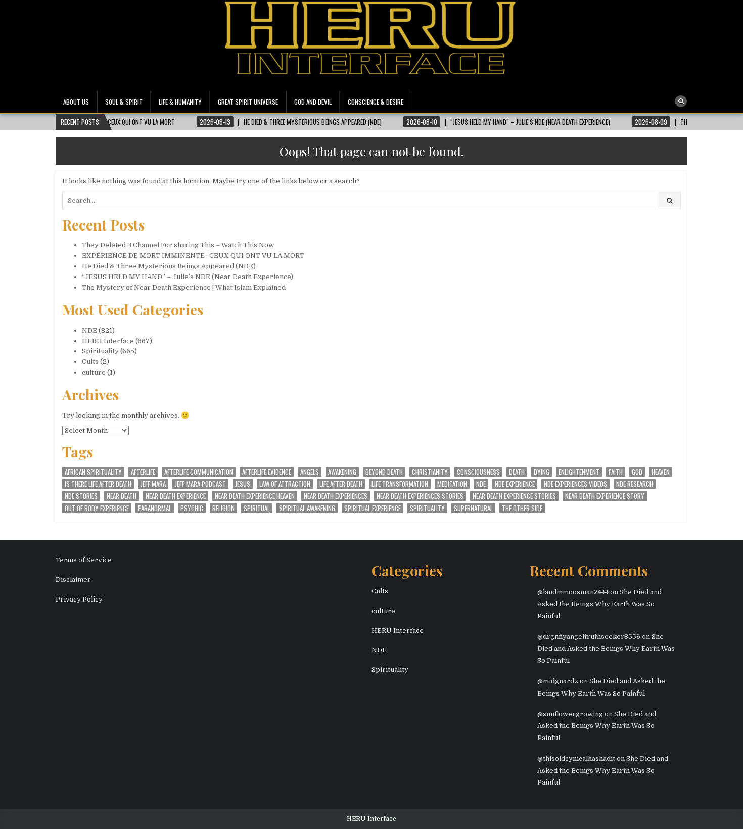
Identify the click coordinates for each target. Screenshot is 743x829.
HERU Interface (108, 341)
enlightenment (579, 472)
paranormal (154, 508)
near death (121, 496)
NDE (89, 330)
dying (541, 472)
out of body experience (97, 508)
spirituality (427, 508)
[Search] (681, 101)
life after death (340, 484)
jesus (242, 484)
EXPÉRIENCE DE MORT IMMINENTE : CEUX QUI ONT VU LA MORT (193, 255)
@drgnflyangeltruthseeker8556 (588, 636)
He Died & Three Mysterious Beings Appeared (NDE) (169, 266)
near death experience (176, 496)
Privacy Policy (79, 599)
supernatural (473, 508)
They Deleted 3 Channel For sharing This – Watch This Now (178, 245)
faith (616, 472)
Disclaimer (73, 579)
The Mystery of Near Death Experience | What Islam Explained (184, 287)
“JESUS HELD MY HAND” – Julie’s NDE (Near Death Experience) (187, 277)
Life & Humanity (180, 102)
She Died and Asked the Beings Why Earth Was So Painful (599, 604)
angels (309, 472)
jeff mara (153, 484)
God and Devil (313, 102)
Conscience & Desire (375, 102)
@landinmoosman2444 (573, 592)
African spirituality (93, 472)
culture (94, 372)
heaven (661, 472)
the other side (522, 508)
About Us (76, 102)
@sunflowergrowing (570, 714)
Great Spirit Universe (248, 102)
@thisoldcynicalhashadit (576, 758)
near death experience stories (514, 496)
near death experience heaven (255, 496)
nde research (634, 484)
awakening (342, 472)
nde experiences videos (575, 484)
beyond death (384, 472)
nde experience (515, 484)
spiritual (257, 508)
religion (223, 508)
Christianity (430, 472)
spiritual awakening (307, 508)
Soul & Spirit (124, 102)
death (517, 472)
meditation (452, 484)
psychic (191, 508)
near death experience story (604, 496)
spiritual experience (372, 508)
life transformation (400, 484)
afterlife (143, 472)
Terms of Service (84, 560)
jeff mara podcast (200, 484)
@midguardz (557, 681)
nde (481, 484)
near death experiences (335, 496)
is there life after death (98, 484)
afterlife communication (198, 472)
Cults (90, 361)
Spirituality (100, 351)
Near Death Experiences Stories (420, 496)
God (637, 472)
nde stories (81, 496)
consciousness (478, 472)
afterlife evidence (266, 472)
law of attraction (284, 484)
